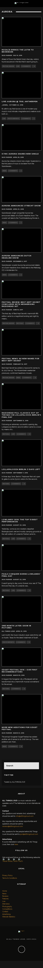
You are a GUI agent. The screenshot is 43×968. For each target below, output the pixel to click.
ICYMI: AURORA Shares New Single (20, 154)
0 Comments (26, 66)
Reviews (5, 896)
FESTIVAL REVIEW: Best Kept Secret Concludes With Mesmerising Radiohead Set (21, 304)
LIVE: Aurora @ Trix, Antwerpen (19, 101)
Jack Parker (7, 55)
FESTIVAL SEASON (8, 66)
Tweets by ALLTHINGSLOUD (14, 782)
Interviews (6, 904)
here (16, 844)
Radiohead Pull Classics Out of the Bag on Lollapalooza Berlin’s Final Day (21, 415)
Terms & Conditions (9, 878)
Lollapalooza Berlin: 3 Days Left (21, 469)
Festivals (20, 323)
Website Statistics (8, 917)
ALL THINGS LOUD (8, 631)
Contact (5, 911)
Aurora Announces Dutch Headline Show (16, 257)
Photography (7, 906)
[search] (35, 765)
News (4, 170)
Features (6, 483)
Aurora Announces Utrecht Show (21, 206)
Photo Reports (13, 118)
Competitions (7, 909)
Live (18, 66)
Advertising (6, 914)
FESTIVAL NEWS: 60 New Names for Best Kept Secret (20, 360)
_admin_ (5, 105)
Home (4, 891)
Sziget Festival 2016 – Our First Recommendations (19, 671)
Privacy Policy (7, 875)
